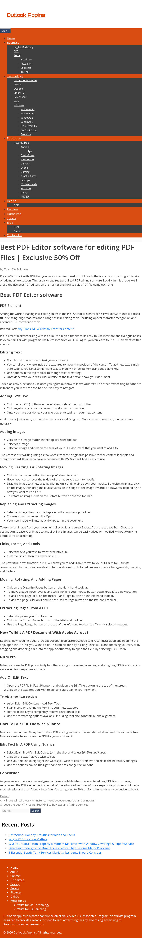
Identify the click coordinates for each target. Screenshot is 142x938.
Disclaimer (17, 880)
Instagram (26, 63)
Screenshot (20, 97)
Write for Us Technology (33, 905)
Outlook (18, 88)
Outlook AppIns (26, 15)
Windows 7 (27, 121)
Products (26, 134)
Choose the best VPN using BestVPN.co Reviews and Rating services (44, 804)
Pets (16, 227)
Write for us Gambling (31, 909)
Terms (14, 888)
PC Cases (26, 188)
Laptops (25, 180)
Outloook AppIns (14, 916)
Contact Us (14, 235)
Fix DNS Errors (29, 130)
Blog (10, 223)
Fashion (12, 209)
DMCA (14, 896)
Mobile (17, 84)
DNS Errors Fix (29, 126)
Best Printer (27, 159)
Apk (30, 151)
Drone (24, 167)
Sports (11, 218)
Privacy (15, 884)
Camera (25, 163)
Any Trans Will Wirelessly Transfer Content (45, 329)
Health (11, 201)
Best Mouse (27, 155)
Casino (17, 231)
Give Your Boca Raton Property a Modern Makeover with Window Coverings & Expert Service (71, 844)
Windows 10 (27, 113)
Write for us (18, 901)
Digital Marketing (23, 47)
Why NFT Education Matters (28, 839)
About (14, 872)
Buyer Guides (21, 142)
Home (11, 38)
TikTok (24, 72)
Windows (19, 105)
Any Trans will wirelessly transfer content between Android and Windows (47, 800)
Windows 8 (27, 117)
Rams (24, 192)
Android (25, 147)
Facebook (26, 59)
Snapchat (26, 67)
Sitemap (15, 892)
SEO (16, 51)
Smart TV (19, 92)
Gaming (25, 171)
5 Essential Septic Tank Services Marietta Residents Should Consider (55, 852)
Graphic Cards (28, 176)
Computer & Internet (25, 80)
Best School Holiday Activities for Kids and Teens (42, 835)
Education (14, 138)
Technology (15, 76)
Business (13, 43)
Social (17, 55)
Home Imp (14, 214)
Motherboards (29, 184)
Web (16, 101)
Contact (15, 876)
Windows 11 (27, 109)
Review (25, 196)
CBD (16, 205)
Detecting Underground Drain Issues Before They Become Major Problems (59, 848)
